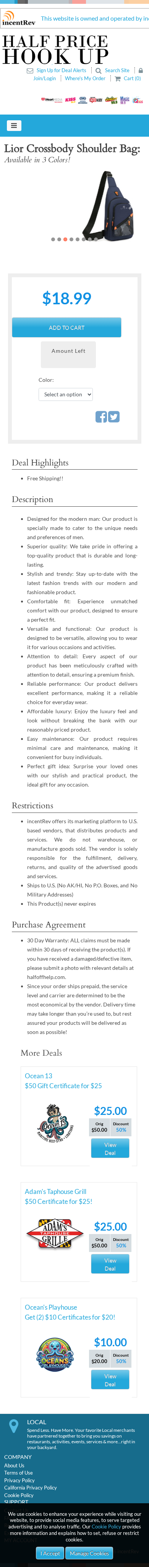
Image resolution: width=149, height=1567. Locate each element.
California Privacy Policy (30, 1488)
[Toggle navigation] (14, 125)
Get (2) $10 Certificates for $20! (70, 1317)
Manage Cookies (89, 1553)
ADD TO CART (66, 327)
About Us (14, 1465)
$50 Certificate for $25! (58, 1201)
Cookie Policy (106, 1526)
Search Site (117, 70)
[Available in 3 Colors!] (74, 205)
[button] (18, 205)
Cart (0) (132, 78)
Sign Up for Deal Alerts (61, 70)
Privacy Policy (19, 1480)
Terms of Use (18, 1473)
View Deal (110, 1148)
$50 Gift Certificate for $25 (63, 1086)
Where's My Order (86, 78)
